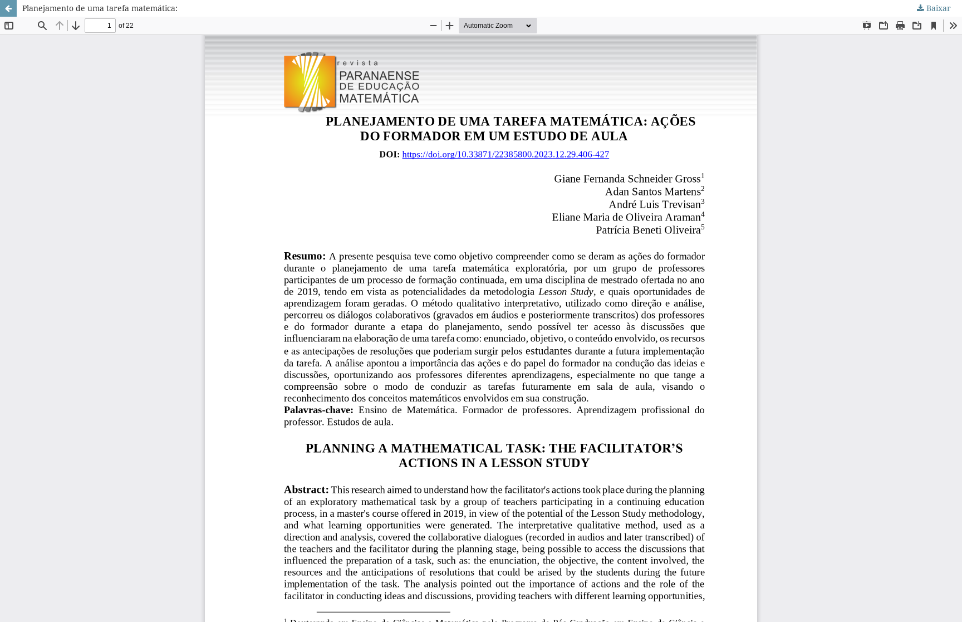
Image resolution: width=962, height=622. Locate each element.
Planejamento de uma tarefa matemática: (100, 8)
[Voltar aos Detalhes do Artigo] (8, 8)
